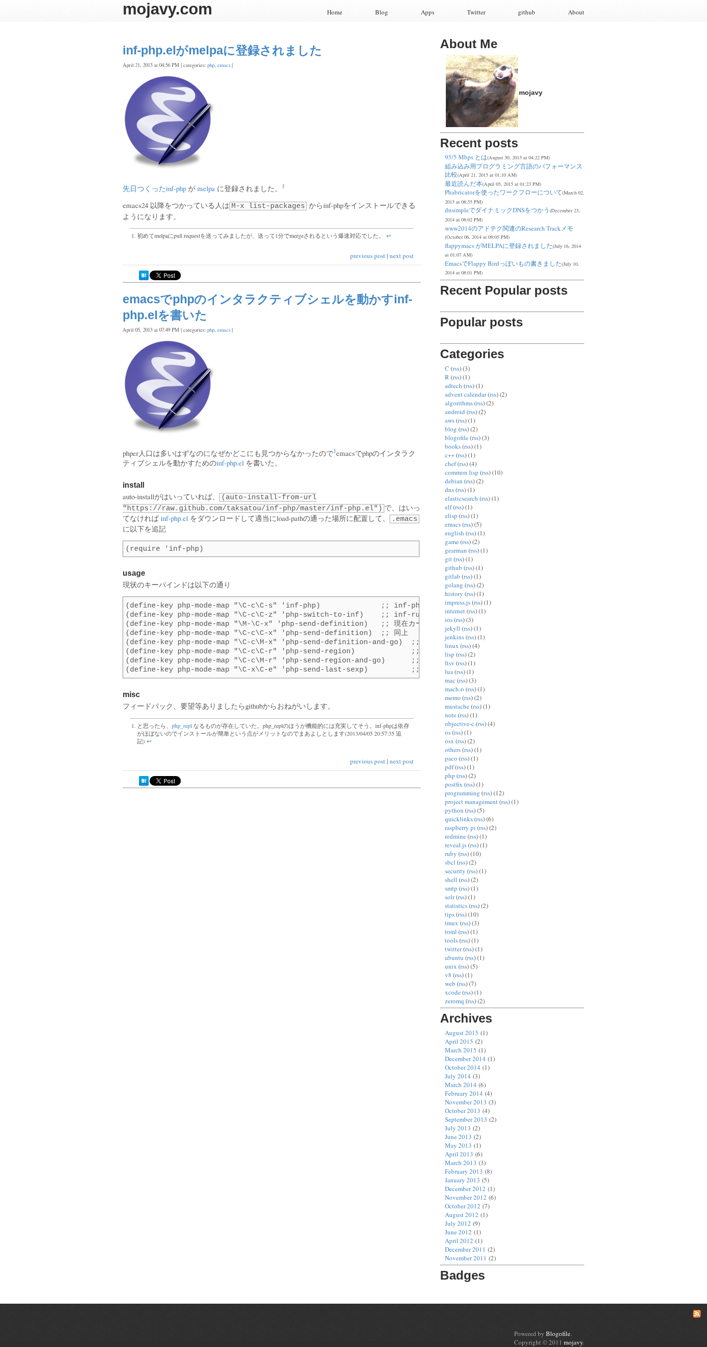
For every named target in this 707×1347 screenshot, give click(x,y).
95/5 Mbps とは (466, 157)
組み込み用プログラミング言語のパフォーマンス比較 (513, 170)
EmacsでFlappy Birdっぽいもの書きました (503, 263)
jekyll (452, 628)
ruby (451, 853)
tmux (451, 923)
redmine (455, 836)
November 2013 (466, 1102)
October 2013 (462, 1110)
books (453, 446)
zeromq (454, 1001)
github (526, 12)
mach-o (454, 689)
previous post (368, 255)
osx (449, 741)
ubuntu (454, 957)
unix (451, 966)
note (450, 715)
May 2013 (458, 1145)
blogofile (456, 437)
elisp (451, 515)
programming (462, 793)
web (450, 983)
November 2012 (466, 1197)
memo (453, 697)
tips (449, 914)
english (454, 533)
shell (451, 879)
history (454, 593)
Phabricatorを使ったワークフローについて (503, 192)
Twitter (476, 12)
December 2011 (465, 1249)
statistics (456, 905)
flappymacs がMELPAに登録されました (499, 245)
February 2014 (464, 1093)
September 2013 (466, 1119)
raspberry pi (460, 827)
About (576, 12)
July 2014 (458, 1076)
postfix (454, 784)
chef (450, 463)
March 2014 (461, 1084)
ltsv (449, 663)
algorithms (459, 403)
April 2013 (459, 1154)
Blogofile (558, 1333)
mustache (457, 706)
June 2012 (458, 1232)
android (455, 411)
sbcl (450, 862)
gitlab (452, 576)
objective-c (459, 723)
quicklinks (459, 819)
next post (402, 255)
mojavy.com (167, 9)
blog (451, 429)
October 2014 (462, 1067)
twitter (453, 949)
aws (449, 420)
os (448, 732)
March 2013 (461, 1162)
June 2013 (458, 1136)
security (455, 871)
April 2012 (459, 1240)
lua (449, 671)
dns (449, 489)
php (211, 65)
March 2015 (461, 1050)
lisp (449, 654)
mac (450, 680)
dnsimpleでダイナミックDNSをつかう (497, 210)
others (453, 749)
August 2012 (462, 1214)
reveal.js (456, 845)
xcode (453, 992)
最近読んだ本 (463, 183)
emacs (223, 65)
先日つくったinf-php (154, 188)
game (452, 541)
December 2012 (465, 1188)
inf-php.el (230, 462)
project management (471, 801)
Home (334, 12)
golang (454, 585)
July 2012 (458, 1223)
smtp (451, 888)
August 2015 (462, 1032)
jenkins (454, 637)
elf (448, 507)
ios (449, 619)
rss (456, 368)
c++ (449, 455)
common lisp (462, 472)
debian (454, 481)
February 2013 (464, 1171)
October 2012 (462, 1206)
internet (455, 611)
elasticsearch (461, 498)
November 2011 (466, 1258)
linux (452, 645)
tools (451, 940)
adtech (453, 385)
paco (451, 758)
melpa (206, 188)
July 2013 (458, 1128)
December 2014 (465, 1058)
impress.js (457, 602)
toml (451, 931)
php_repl (182, 725)
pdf (449, 767)
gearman (456, 550)
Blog (381, 12)
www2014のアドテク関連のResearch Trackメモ (509, 228)
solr (449, 897)
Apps (427, 12)
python (454, 810)
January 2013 (462, 1180)
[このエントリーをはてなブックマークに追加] (144, 277)
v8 (448, 975)
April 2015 (459, 1041)
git (448, 559)
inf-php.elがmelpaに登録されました (222, 50)
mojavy (573, 1342)
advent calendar (465, 394)
